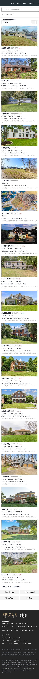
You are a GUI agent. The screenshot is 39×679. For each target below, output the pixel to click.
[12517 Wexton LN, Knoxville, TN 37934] (20, 431)
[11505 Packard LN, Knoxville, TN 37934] (20, 68)
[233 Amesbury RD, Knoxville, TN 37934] (20, 266)
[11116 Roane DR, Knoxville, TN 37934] (20, 530)
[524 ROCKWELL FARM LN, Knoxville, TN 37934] (20, 399)
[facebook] (3, 675)
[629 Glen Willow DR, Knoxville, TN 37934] (20, 464)
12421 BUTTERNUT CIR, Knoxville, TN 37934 (15, 514)
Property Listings (15, 654)
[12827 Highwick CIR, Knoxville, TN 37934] (20, 234)
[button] (4, 9)
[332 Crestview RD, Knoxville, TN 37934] (20, 36)
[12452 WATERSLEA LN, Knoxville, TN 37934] (20, 301)
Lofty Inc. (12, 649)
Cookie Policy (26, 652)
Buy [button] (18, 3)
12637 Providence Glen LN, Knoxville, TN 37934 (17, 383)
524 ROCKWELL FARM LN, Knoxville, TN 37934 (16, 416)
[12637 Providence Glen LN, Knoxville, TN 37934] (20, 366)
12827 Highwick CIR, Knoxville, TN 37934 (14, 251)
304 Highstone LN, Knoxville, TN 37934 (14, 118)
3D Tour (29, 598)
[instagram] (7, 675)
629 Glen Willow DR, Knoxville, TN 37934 (15, 481)
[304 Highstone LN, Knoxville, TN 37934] (20, 101)
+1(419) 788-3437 (7, 626)
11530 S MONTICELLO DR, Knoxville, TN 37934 (16, 351)
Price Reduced (29, 592)
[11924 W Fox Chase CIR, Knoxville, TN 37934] (20, 135)
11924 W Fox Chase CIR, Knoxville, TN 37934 (15, 153)
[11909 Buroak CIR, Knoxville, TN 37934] (20, 562)
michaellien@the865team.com (26, 626)
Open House (9, 592)
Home (12, 3)
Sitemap (23, 654)
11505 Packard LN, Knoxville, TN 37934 (14, 86)
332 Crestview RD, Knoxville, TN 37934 (14, 53)
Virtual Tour (9, 598)
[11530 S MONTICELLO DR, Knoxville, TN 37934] (20, 333)
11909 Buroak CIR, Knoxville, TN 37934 (14, 580)
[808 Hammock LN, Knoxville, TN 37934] (20, 168)
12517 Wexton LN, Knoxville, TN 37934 (13, 449)
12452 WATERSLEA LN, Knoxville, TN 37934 (15, 318)
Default (5, 22)
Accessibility (30, 654)
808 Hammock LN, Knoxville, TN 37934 (14, 185)
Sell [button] (24, 3)
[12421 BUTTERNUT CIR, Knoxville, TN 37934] (20, 497)
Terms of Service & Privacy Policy (11, 652)
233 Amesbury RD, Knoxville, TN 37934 (14, 284)
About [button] (31, 3)
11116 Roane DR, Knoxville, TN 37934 (13, 547)
